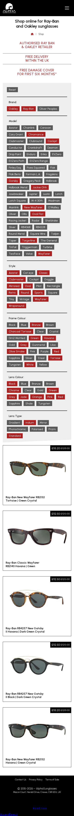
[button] (67, 8)
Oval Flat (37, 214)
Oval (28, 286)
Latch (58, 194)
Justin (46, 194)
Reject (13, 814)
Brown (50, 325)
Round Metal (17, 233)
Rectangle (53, 286)
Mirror (43, 422)
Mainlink (14, 207)
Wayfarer (44, 253)
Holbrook (51, 180)
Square (52, 292)
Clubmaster (16, 141)
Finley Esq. (15, 167)
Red (56, 351)
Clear (40, 331)
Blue (23, 325)
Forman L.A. (33, 174)
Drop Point (15, 154)
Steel (41, 358)
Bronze (36, 325)
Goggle (49, 279)
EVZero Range (39, 160)
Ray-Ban (28, 108)
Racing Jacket (17, 220)
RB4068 (25, 227)
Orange (37, 397)
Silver (28, 358)
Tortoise (55, 358)
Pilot (38, 286)
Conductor (15, 147)
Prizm (52, 429)
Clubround (35, 141)
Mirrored (14, 286)
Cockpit (52, 141)
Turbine (47, 247)
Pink (32, 351)
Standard (15, 435)
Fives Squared (36, 167)
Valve (29, 253)
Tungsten (15, 364)
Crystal (53, 331)
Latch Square (17, 200)
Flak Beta (14, 174)
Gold (12, 344)
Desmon (52, 147)
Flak (52, 167)
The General (49, 240)
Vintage (24, 299)
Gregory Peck (32, 180)
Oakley (13, 108)
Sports (38, 292)
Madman (54, 200)
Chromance (36, 134)
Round (25, 292)
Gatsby (13, 180)
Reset (12, 89)
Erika (44, 154)
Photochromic (17, 429)
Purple (45, 351)
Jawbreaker (16, 194)
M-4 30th (37, 200)
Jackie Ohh (40, 187)
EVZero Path (16, 160)
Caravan (45, 127)
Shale (29, 403)
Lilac (53, 344)
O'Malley (53, 207)
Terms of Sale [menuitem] (52, 779)
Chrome (14, 390)
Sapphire (14, 358)
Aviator (13, 127)
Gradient (14, 422)
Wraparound (16, 305)
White (30, 364)
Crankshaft (35, 147)
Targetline (28, 240)
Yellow (43, 364)
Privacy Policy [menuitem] (36, 779)
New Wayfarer (33, 207)
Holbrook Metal (18, 187)
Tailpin (55, 233)
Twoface (14, 253)
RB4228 (40, 227)
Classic (43, 272)
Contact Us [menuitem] (20, 779)
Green (35, 338)
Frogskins (51, 174)
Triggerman (29, 247)
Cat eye (28, 272)
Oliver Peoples (48, 108)
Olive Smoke (17, 351)
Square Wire (37, 233)
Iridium (30, 422)
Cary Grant (16, 134)
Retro (12, 292)
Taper (13, 240)
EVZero (56, 154)
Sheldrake (51, 220)
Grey (23, 344)
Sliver (12, 227)
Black (12, 325)
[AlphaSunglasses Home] (9, 8)
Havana (49, 338)
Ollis (24, 214)
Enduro (31, 154)
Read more (40, 808)
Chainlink (29, 127)
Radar (36, 220)
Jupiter (33, 194)
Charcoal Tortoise (20, 331)
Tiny (11, 299)
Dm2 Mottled (17, 338)
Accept (4, 814)
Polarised (37, 429)
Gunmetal (38, 344)
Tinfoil (12, 247)
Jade (23, 397)
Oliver (12, 214)
